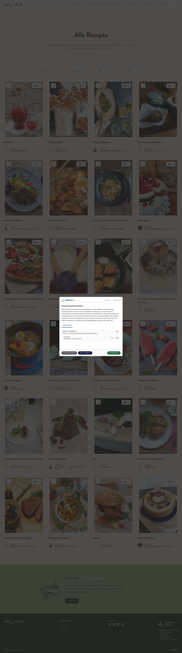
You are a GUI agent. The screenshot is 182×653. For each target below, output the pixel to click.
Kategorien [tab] (67, 325)
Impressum (107, 300)
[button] (117, 331)
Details (112, 338)
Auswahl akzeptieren (69, 353)
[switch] (117, 331)
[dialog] (91, 326)
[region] (91, 324)
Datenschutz (116, 300)
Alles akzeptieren (114, 353)
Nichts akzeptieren (85, 353)
